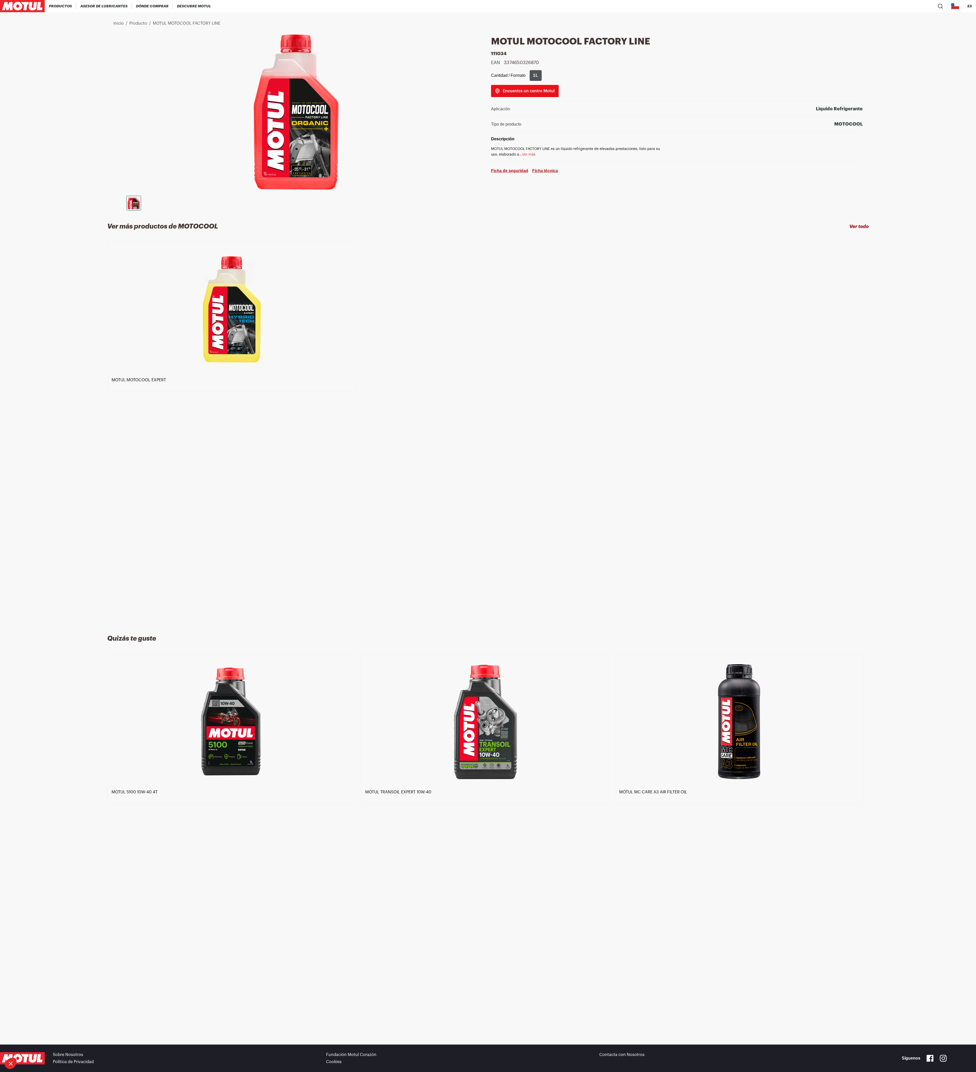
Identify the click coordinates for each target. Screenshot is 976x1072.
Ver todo (859, 226)
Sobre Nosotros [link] (68, 1055)
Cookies (334, 1062)
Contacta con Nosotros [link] (622, 1055)
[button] (11, 1063)
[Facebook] (930, 1058)
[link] (525, 91)
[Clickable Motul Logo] (22, 6)
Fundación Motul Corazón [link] (351, 1055)
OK (85, 1046)
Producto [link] (138, 23)
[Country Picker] (955, 6)
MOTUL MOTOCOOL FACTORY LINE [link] (186, 23)
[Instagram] (943, 1058)
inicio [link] (118, 23)
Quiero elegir (31, 1046)
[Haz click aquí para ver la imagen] (133, 203)
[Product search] (940, 6)
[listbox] (487, 432)
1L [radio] (535, 75)
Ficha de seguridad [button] (509, 171)
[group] (536, 75)
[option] (234, 432)
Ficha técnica (545, 171)
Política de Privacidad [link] (73, 1062)
